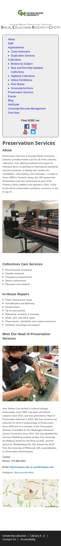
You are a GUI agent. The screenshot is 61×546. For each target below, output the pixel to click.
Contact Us (9, 539)
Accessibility (28, 539)
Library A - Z (37, 536)
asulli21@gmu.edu (43, 467)
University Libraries (14, 536)
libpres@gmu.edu (20, 467)
